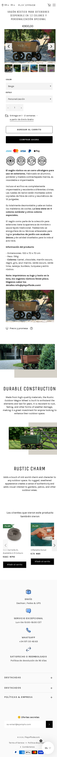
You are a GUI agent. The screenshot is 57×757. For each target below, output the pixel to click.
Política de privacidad (38, 743)
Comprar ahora (29, 140)
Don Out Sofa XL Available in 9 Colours (13, 551)
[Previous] (8, 46)
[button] (12, 5)
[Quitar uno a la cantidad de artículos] (8, 107)
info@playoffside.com (27, 285)
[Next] (51, 46)
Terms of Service (16, 743)
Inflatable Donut (38, 550)
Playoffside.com (32, 737)
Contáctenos (28, 747)
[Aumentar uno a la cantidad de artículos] (21, 107)
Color (9, 79)
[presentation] (5, 545)
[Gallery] (30, 51)
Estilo (9, 92)
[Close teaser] (40, 740)
